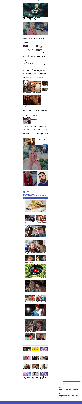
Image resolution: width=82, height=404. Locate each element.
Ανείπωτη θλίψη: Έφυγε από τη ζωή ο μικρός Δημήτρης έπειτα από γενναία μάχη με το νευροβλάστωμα (34, 189)
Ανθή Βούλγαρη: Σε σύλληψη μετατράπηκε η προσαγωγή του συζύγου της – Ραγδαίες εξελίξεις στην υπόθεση (35, 195)
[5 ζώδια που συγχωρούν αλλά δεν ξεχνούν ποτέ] (44, 366)
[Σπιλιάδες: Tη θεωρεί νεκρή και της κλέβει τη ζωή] (27, 349)
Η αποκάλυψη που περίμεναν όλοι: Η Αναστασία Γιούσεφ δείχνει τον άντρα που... (26, 361)
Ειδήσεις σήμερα (26, 187)
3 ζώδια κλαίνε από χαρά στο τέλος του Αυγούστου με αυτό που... (35, 353)
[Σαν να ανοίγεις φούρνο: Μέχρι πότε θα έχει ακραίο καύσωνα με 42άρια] (27, 121)
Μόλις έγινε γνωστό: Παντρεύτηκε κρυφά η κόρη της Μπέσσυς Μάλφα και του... (35, 361)
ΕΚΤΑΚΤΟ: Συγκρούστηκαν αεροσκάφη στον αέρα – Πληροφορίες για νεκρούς (32, 192)
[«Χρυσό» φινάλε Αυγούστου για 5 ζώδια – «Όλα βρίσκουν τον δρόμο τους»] (44, 374)
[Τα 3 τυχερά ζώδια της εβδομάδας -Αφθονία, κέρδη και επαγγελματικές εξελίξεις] (44, 349)
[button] (35, 10)
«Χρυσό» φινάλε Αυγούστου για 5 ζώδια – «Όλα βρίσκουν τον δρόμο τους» (44, 377)
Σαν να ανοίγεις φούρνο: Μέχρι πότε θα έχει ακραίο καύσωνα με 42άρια (38, 119)
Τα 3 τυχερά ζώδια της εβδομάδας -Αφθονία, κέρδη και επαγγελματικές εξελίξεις (44, 353)
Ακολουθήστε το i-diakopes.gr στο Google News (33, 197)
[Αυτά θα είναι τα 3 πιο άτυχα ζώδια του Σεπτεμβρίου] (44, 358)
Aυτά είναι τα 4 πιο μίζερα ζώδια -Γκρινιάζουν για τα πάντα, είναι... (35, 369)
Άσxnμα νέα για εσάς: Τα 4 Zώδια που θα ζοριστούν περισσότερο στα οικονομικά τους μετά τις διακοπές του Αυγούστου (35, 191)
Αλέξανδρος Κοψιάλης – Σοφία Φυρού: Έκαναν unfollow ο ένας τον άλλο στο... (26, 369)
